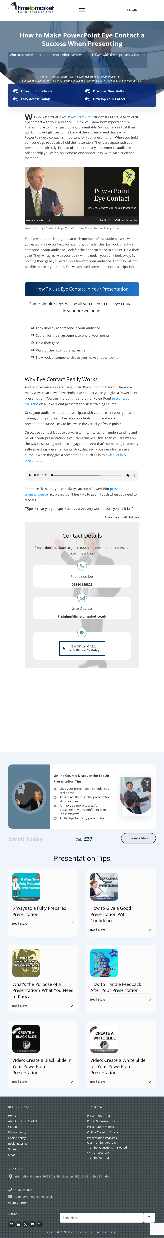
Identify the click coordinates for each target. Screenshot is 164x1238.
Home (12, 1174)
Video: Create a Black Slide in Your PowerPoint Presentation (42, 1124)
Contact (13, 1185)
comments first (34, 747)
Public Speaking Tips (101, 1179)
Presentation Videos (100, 1185)
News (12, 1213)
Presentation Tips (99, 1174)
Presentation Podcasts (102, 1196)
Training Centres (98, 1216)
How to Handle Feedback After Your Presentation (115, 1045)
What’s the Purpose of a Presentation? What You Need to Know (43, 1048)
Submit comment (39, 785)
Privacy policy (17, 1191)
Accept (120, 1231)
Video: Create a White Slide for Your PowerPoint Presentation (117, 1124)
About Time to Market (22, 1179)
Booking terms (17, 1202)
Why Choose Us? (98, 1211)
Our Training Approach (102, 1201)
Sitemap (13, 1207)
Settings (142, 1231)
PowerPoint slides (79, 117)
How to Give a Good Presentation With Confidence (110, 972)
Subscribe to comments (39, 792)
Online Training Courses (103, 1191)
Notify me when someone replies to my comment (98, 779)
